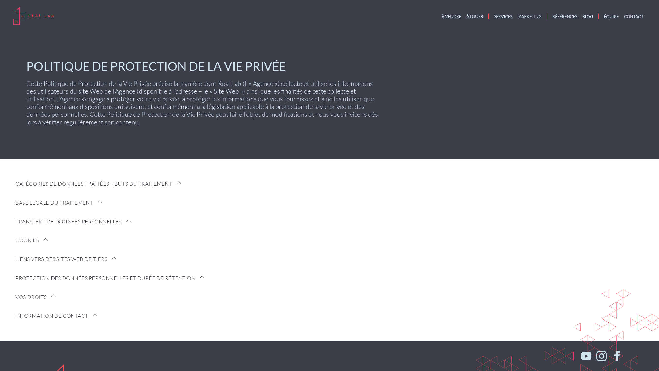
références (564, 16)
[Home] (33, 16)
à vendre (451, 16)
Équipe (611, 16)
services (503, 16)
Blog (587, 16)
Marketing (529, 16)
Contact (633, 16)
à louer (474, 16)
